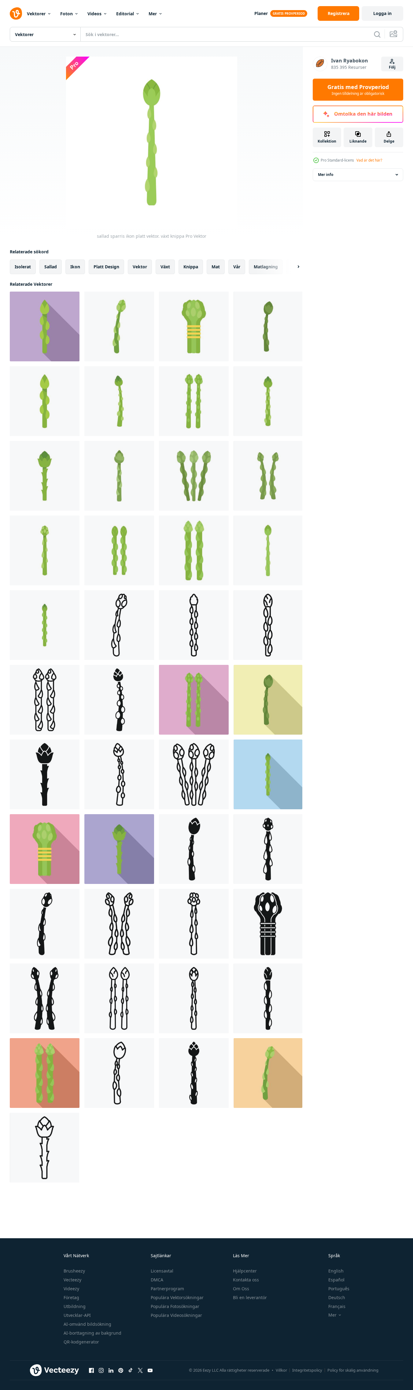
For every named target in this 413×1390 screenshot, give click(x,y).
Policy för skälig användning (352, 1370)
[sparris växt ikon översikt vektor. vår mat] (119, 998)
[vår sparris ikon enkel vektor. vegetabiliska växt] (268, 849)
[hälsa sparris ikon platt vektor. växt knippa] (44, 625)
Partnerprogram (167, 1288)
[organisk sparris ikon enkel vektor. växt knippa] (194, 849)
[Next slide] (293, 266)
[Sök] (377, 34)
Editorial (125, 14)
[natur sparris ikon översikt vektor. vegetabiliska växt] (44, 1148)
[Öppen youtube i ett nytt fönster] (150, 1370)
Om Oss (241, 1288)
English (336, 1271)
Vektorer (36, 14)
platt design (106, 267)
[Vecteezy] (16, 13)
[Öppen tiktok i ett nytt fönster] (130, 1370)
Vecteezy (72, 1280)
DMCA (157, 1280)
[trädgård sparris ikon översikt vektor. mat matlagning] (194, 625)
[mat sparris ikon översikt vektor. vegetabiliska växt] (194, 924)
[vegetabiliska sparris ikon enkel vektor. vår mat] (44, 998)
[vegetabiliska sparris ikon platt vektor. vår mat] (194, 401)
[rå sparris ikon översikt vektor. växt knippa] (194, 998)
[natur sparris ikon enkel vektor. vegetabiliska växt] (44, 774)
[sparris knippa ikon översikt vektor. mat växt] (119, 924)
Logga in (382, 13)
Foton (66, 14)
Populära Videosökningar (176, 1315)
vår (236, 267)
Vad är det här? (369, 160)
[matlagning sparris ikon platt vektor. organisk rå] (194, 476)
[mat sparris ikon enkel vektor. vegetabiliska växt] (119, 700)
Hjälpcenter (245, 1271)
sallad (50, 267)
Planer (261, 13)
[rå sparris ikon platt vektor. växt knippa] (44, 476)
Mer (153, 14)
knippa (190, 267)
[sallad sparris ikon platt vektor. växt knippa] (268, 550)
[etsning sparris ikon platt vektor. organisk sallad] (119, 476)
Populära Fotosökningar (175, 1306)
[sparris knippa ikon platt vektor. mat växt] (268, 401)
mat (216, 267)
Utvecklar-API (77, 1315)
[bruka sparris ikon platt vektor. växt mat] (194, 326)
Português (338, 1288)
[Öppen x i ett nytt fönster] (140, 1370)
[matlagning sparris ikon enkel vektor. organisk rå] (194, 1073)
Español (336, 1280)
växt (165, 267)
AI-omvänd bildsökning (87, 1324)
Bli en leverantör (250, 1297)
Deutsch (336, 1297)
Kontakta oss (246, 1280)
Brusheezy (74, 1271)
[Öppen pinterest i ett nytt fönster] (120, 1370)
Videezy (71, 1288)
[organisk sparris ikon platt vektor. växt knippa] (44, 326)
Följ (392, 67)
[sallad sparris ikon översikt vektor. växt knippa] (119, 1073)
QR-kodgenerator (81, 1342)
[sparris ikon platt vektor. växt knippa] (119, 401)
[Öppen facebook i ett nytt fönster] (91, 1370)
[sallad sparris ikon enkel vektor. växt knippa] (44, 924)
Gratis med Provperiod (358, 89)
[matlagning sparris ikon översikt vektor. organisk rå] (119, 625)
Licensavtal (162, 1271)
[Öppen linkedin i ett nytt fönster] (111, 1370)
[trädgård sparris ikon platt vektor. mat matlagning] (119, 550)
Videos (94, 14)
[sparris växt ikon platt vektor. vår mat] (44, 550)
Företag (71, 1297)
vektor (140, 267)
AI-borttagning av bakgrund (92, 1333)
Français (336, 1306)
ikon (75, 267)
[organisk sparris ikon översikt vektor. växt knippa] (194, 774)
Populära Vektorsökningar (177, 1297)
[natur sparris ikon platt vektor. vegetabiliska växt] (268, 476)
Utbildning (75, 1306)
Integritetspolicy (307, 1370)
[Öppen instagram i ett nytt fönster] (101, 1370)
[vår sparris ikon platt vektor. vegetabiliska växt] (268, 326)
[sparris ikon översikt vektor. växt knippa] (44, 700)
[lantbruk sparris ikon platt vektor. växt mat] (194, 550)
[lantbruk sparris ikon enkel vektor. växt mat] (268, 924)
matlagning (266, 267)
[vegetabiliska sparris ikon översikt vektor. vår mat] (119, 774)
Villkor (281, 1370)
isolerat (23, 267)
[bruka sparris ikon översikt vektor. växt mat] (268, 625)
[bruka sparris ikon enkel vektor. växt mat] (268, 998)
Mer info (325, 174)
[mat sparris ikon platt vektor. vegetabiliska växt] (119, 326)
